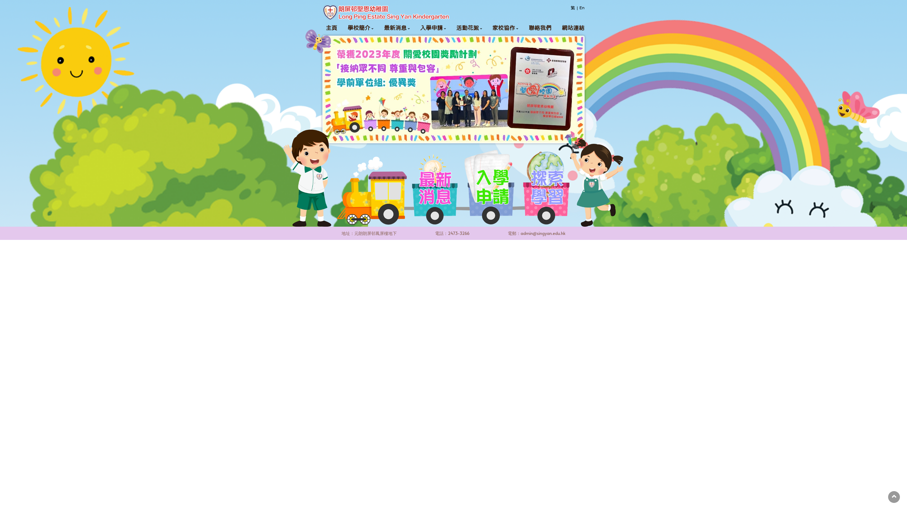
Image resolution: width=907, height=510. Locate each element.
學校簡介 (359, 28)
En (582, 8)
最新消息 (395, 28)
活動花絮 (467, 28)
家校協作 (503, 28)
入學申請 (431, 28)
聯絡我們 (540, 28)
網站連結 (573, 28)
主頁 (331, 28)
